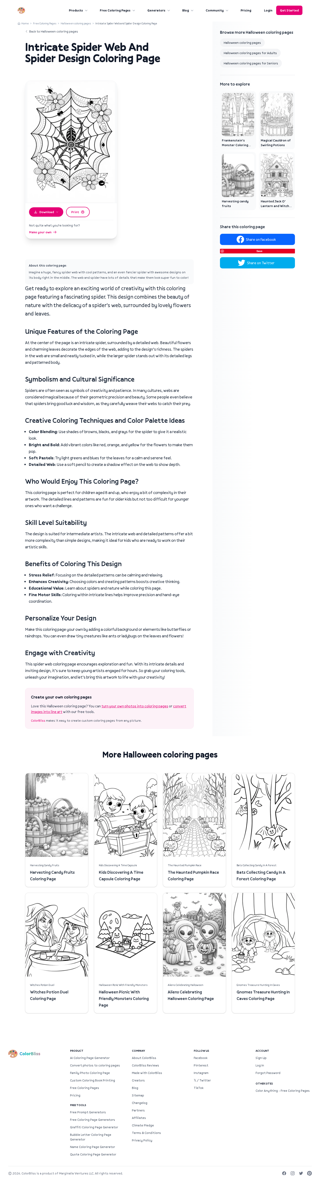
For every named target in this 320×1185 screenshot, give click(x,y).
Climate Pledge (143, 1125)
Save (259, 251)
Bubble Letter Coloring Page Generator (90, 1137)
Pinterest (201, 1065)
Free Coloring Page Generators (92, 1120)
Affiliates (139, 1118)
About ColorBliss (144, 1058)
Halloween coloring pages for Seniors (251, 63)
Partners (138, 1110)
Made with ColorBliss (147, 1073)
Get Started (289, 10)
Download (46, 212)
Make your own (40, 232)
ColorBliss (38, 720)
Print (75, 212)
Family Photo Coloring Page (90, 1073)
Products (76, 10)
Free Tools (78, 1105)
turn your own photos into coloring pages (134, 706)
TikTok (198, 1088)
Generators (156, 10)
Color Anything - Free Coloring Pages (283, 1090)
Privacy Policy (142, 1140)
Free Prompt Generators (88, 1112)
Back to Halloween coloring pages (53, 31)
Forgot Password (268, 1073)
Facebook (200, 1058)
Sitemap (138, 1095)
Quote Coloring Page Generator (93, 1154)
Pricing (246, 10)
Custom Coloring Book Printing (92, 1080)
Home (25, 23)
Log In (260, 1065)
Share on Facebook (261, 239)
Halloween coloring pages (76, 23)
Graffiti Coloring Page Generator (94, 1127)
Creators (138, 1080)
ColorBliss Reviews (145, 1065)
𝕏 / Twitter (202, 1080)
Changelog (139, 1103)
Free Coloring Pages (115, 10)
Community (215, 10)
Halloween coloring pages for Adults (250, 53)
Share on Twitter (261, 262)
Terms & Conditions (146, 1133)
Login (268, 10)
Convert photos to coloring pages (95, 1065)
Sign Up (261, 1058)
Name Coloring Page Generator (92, 1147)
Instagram (201, 1073)
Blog (185, 10)
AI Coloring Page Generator (90, 1058)
